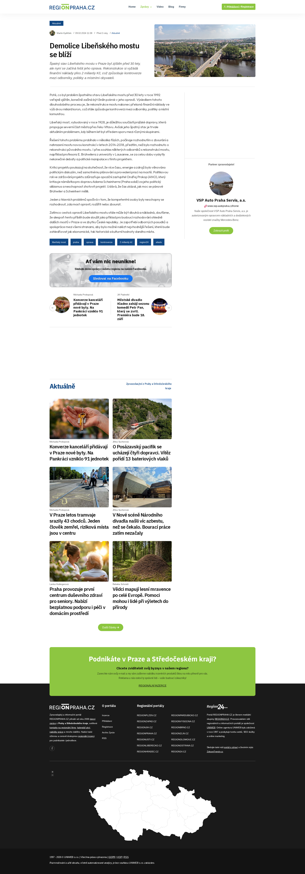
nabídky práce (56, 732)
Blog (171, 6)
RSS (104, 738)
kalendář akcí (83, 727)
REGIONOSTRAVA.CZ (182, 745)
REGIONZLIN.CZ (180, 733)
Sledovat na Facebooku (110, 278)
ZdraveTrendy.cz (215, 751)
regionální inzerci (86, 736)
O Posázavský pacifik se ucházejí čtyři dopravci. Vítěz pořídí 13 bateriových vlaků (142, 452)
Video (160, 6)
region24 (144, 242)
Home (132, 6)
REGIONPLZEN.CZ (146, 715)
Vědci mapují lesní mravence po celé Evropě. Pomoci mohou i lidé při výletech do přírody (142, 598)
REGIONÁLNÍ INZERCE (152, 685)
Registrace (247, 7)
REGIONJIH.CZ (145, 727)
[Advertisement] (111, 352)
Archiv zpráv (108, 732)
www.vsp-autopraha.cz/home (223, 206)
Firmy (182, 6)
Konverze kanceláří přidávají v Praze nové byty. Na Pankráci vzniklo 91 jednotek (88, 307)
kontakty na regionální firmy (63, 727)
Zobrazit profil (221, 230)
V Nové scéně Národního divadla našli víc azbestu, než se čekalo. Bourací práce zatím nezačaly (141, 524)
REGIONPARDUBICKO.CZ (184, 715)
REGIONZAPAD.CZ (146, 721)
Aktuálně (56, 23)
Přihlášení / (233, 7)
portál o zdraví (231, 747)
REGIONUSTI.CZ (145, 739)
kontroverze (106, 242)
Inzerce (105, 715)
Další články (109, 627)
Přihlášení (107, 721)
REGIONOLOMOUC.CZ (183, 739)
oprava (89, 242)
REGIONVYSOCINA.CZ (183, 721)
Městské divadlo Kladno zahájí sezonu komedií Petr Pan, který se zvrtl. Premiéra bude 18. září (133, 309)
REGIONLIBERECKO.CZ (149, 745)
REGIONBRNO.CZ (180, 727)
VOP (119, 857)
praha (76, 242)
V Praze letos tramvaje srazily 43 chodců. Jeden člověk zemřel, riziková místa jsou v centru (79, 524)
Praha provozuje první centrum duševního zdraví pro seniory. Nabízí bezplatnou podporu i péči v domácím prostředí (77, 601)
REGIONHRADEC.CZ (148, 751)
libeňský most (59, 242)
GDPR (111, 857)
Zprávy (144, 6)
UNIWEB (211, 727)
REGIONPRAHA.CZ (147, 733)
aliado (159, 242)
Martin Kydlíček (64, 33)
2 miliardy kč (126, 242)
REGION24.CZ (178, 751)
